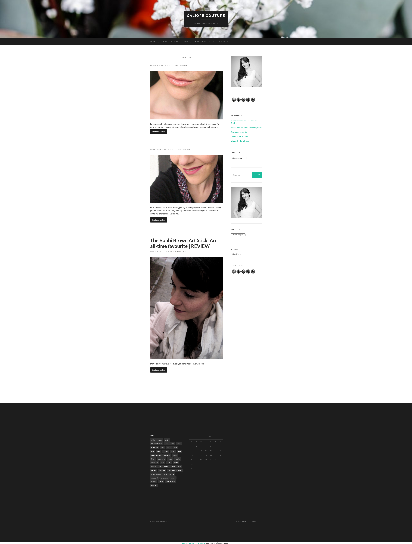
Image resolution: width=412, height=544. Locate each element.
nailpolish (154, 463)
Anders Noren (250, 522)
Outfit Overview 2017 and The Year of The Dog (245, 122)
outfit (176, 463)
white (161, 482)
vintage (153, 482)
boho (172, 444)
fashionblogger (156, 455)
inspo (170, 459)
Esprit (173, 451)
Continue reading (158, 131)
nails (162, 463)
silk (165, 474)
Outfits (153, 42)
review (153, 470)
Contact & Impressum (202, 42)
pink (160, 466)
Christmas (154, 447)
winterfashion (170, 482)
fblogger (167, 455)
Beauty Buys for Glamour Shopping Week (246, 127)
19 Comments (184, 149)
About (186, 42)
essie (179, 451)
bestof (167, 440)
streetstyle (154, 478)
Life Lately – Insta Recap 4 (240, 141)
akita (153, 440)
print (166, 466)
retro (179, 466)
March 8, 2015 (156, 251)
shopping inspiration (175, 470)
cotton (169, 447)
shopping (162, 470)
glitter (175, 455)
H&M (153, 459)
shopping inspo (156, 474)
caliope (169, 65)
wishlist (154, 485)
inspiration (161, 459)
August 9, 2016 (156, 65)
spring (172, 474)
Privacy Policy (222, 42)
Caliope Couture (206, 16)
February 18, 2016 (158, 149)
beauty (160, 440)
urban (173, 478)
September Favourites (239, 132)
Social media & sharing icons (194, 543)
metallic (177, 459)
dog (152, 451)
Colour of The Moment (239, 136)
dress (158, 451)
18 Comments (181, 65)
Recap (173, 466)
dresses (165, 451)
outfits (153, 466)
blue (166, 444)
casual (179, 444)
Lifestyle (175, 42)
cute (175, 447)
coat (162, 447)
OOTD (169, 463)
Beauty (164, 42)
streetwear (164, 478)
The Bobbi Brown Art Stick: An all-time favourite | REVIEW (183, 243)
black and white (156, 444)
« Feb (192, 469)
